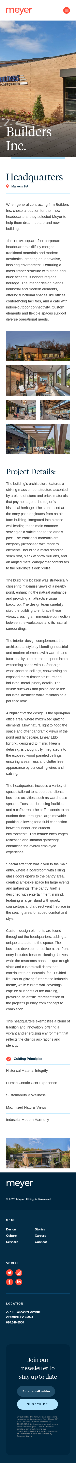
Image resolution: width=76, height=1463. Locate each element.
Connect (41, 1242)
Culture (11, 1235)
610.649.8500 (15, 1322)
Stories (40, 1229)
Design (11, 1229)
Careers (40, 1235)
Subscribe (37, 1404)
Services (12, 1242)
